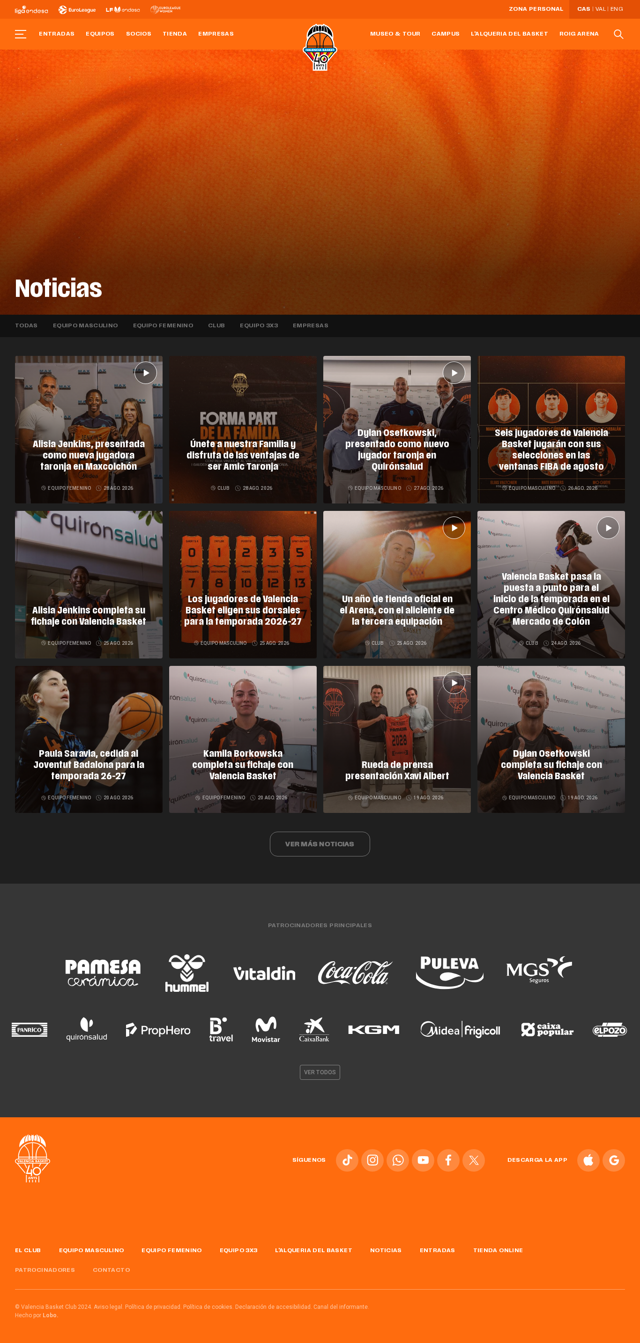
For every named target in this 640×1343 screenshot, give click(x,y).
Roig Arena (579, 34)
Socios (138, 34)
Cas (584, 9)
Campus (446, 34)
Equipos (100, 34)
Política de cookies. (208, 1307)
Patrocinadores (45, 1270)
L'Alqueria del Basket (509, 34)
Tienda (175, 34)
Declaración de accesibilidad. (273, 1307)
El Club (28, 1251)
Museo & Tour (395, 34)
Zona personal (536, 9)
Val (600, 9)
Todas (26, 326)
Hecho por (37, 1315)
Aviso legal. (109, 1307)
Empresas (216, 34)
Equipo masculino (85, 326)
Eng (616, 9)
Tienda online (498, 1251)
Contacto (111, 1270)
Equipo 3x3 (259, 326)
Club (216, 326)
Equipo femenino (163, 326)
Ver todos (320, 1072)
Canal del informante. (341, 1307)
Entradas (56, 34)
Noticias (386, 1251)
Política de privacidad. (153, 1307)
